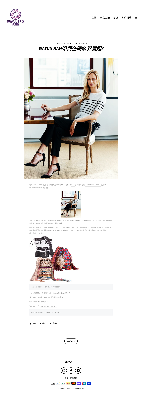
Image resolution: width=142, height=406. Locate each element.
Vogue (73, 185)
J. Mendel (64, 227)
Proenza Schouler (54, 230)
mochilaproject (59, 43)
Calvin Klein (47, 227)
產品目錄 (105, 17)
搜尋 (66, 378)
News (72, 341)
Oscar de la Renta (56, 220)
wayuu (74, 43)
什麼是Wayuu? (42, 301)
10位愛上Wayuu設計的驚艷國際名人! (50, 297)
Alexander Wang (41, 220)
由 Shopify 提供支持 (78, 388)
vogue (68, 43)
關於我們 (74, 378)
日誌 (115, 17)
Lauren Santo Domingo (93, 185)
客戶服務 (126, 17)
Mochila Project (34, 188)
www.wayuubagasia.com (48, 306)
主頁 (94, 17)
